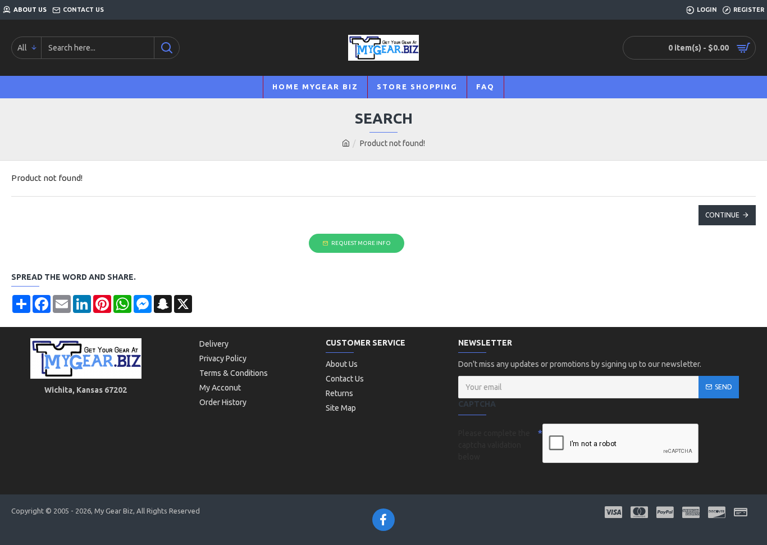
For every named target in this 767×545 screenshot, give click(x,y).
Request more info (361, 243)
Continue (722, 215)
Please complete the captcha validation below (494, 445)
